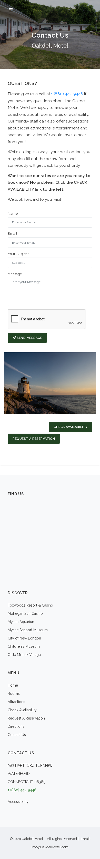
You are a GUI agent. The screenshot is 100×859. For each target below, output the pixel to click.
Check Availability (70, 427)
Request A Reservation (34, 439)
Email (12, 233)
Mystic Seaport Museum (28, 630)
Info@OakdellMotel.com (50, 847)
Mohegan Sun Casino (25, 613)
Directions (16, 726)
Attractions (16, 702)
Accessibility (18, 802)
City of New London (24, 638)
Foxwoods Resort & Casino (30, 605)
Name (13, 213)
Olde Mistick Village (24, 655)
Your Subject (18, 254)
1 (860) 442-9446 (67, 93)
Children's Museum (24, 646)
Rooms (14, 693)
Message (15, 274)
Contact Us (17, 735)
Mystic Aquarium (21, 622)
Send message (29, 338)
